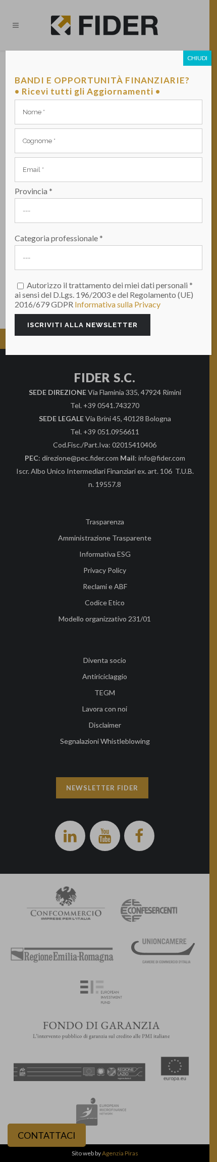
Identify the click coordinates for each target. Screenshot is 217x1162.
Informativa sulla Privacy (117, 304)
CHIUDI (197, 58)
